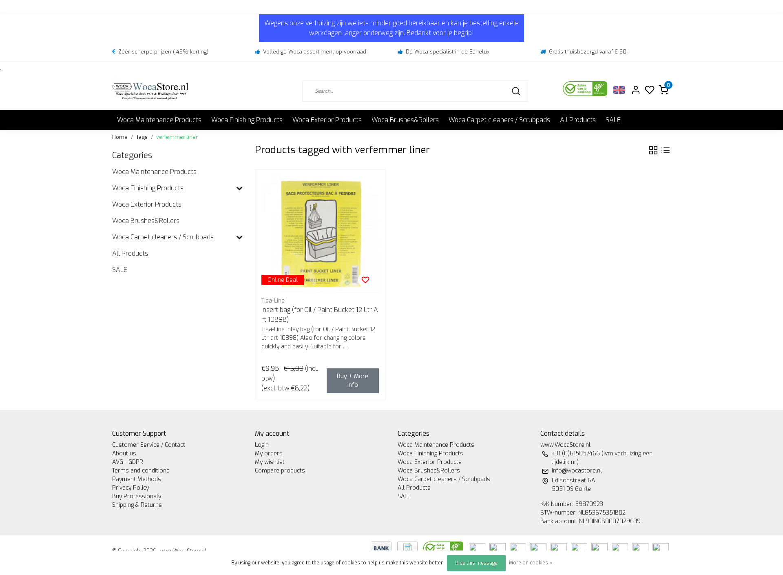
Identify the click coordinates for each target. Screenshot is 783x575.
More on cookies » (530, 562)
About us (124, 453)
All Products (578, 120)
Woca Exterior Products (327, 120)
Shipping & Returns (137, 505)
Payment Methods (136, 479)
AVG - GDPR (127, 462)
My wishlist (270, 462)
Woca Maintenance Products (159, 120)
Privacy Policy (130, 488)
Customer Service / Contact (148, 445)
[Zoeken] (516, 91)
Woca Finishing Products (247, 120)
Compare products (280, 471)
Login (262, 445)
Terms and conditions (141, 471)
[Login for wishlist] (365, 279)
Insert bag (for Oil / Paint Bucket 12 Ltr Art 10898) (319, 314)
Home (120, 137)
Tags (142, 137)
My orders (269, 453)
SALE (613, 120)
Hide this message (476, 563)
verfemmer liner (177, 137)
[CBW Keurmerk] (444, 547)
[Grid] (653, 150)
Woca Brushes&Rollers (405, 120)
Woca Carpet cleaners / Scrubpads (499, 120)
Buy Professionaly (136, 496)
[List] (665, 150)
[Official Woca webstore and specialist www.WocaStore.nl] (150, 91)
